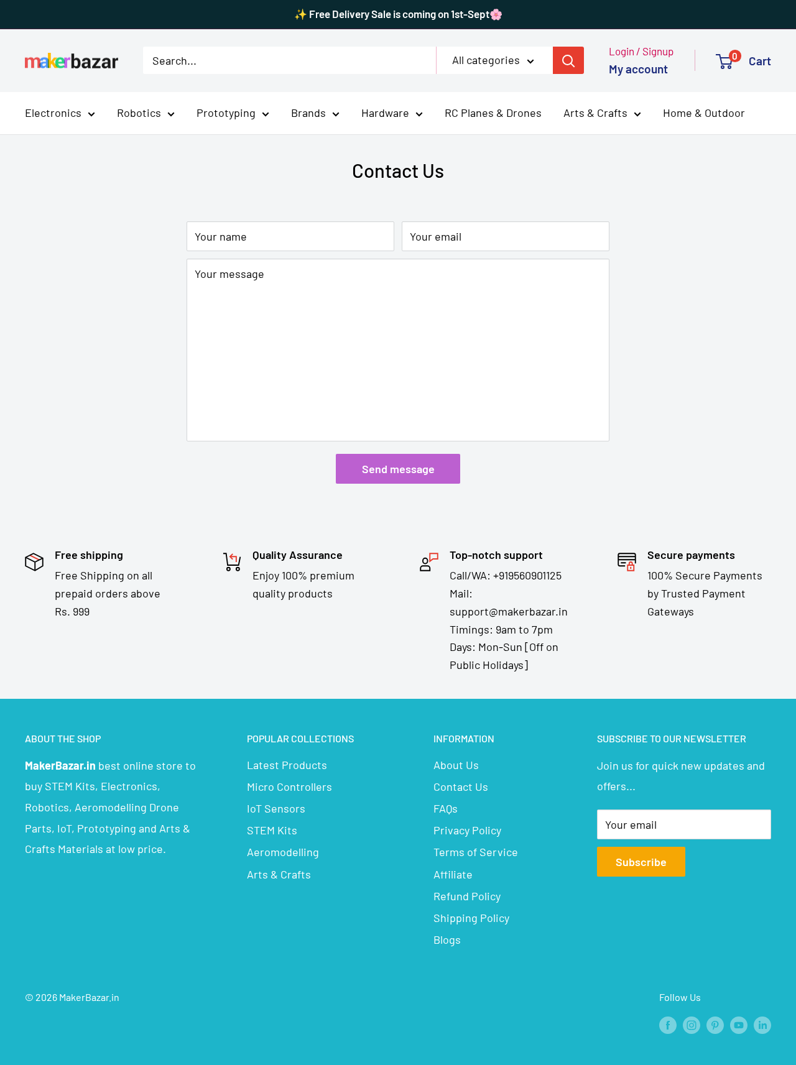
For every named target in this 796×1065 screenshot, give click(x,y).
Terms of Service (475, 852)
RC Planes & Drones (493, 112)
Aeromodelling (283, 852)
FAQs (445, 808)
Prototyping (226, 112)
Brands (308, 112)
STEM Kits (272, 830)
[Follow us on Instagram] (691, 1024)
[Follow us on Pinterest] (715, 1024)
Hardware (385, 112)
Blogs (447, 939)
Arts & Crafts (595, 112)
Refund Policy (467, 896)
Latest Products (287, 765)
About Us (456, 765)
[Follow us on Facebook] (668, 1024)
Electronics (53, 112)
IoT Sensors (276, 808)
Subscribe (641, 862)
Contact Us (460, 786)
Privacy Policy (467, 830)
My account (638, 69)
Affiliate (453, 874)
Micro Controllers (289, 786)
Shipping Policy (471, 917)
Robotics (139, 112)
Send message (398, 469)
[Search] (568, 60)
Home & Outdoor (704, 112)
